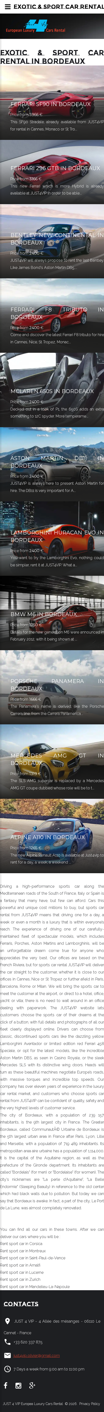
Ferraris (6, 943)
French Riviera (12, 965)
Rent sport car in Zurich (20, 1279)
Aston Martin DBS (16, 1058)
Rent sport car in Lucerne (22, 1272)
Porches (22, 943)
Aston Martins (43, 943)
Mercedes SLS (13, 1065)
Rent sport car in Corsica (21, 1243)
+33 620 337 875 (28, 1342)
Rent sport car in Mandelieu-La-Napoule (35, 1286)
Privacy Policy (89, 1404)
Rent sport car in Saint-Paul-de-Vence (32, 1258)
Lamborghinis (77, 943)
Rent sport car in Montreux (23, 1251)
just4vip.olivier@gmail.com (37, 1355)
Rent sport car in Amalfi (20, 1265)
